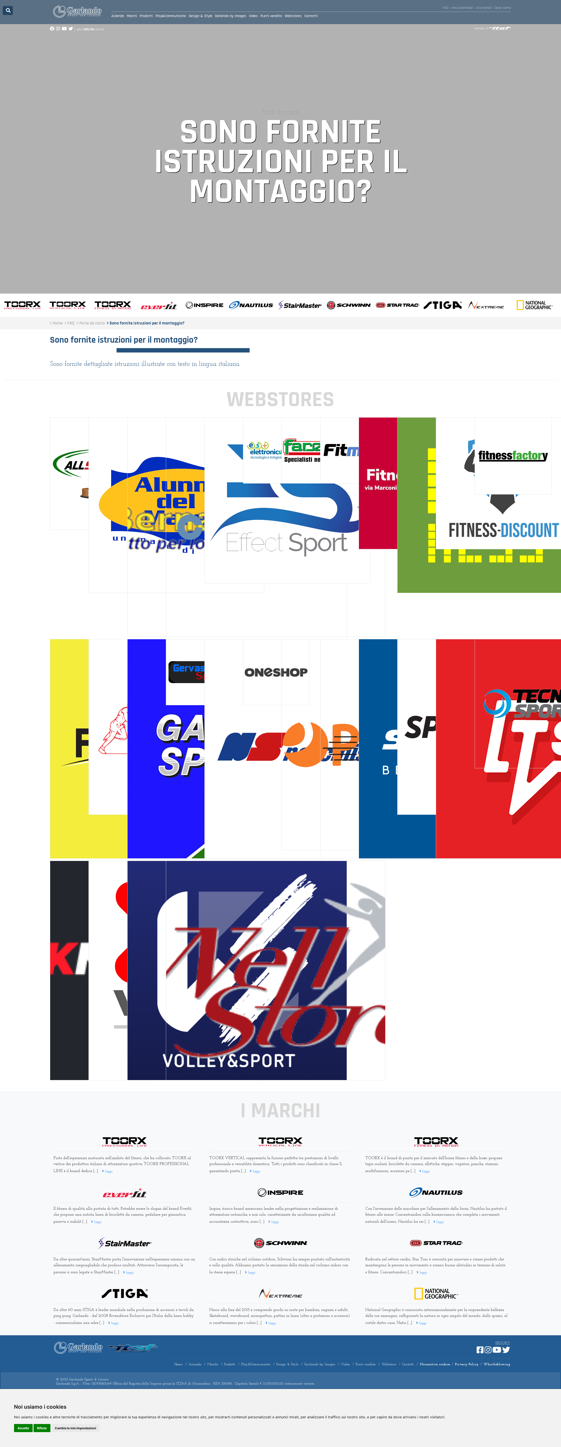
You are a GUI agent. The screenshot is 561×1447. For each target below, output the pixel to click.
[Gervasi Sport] (199, 673)
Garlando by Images (230, 15)
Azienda (117, 15)
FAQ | (446, 7)
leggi (108, 1171)
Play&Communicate (170, 15)
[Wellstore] (275, 971)
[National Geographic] (436, 1294)
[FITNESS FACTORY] (513, 457)
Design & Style (200, 15)
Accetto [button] (23, 1428)
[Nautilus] (436, 1192)
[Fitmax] (353, 451)
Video (253, 15)
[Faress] (315, 451)
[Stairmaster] (124, 1243)
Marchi (132, 15)
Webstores (293, 15)
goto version (90, 29)
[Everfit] (124, 1192)
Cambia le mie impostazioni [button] (75, 1428)
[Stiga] (125, 1293)
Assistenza (483, 7)
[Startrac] (436, 1243)
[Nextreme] (280, 1294)
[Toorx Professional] (124, 1142)
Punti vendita (271, 15)
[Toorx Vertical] (280, 1142)
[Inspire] (280, 1192)
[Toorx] (436, 1142)
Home (178, 1364)
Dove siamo (503, 7)
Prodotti (146, 15)
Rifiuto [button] (42, 1428)
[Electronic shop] (276, 451)
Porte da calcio (280, 111)
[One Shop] (276, 673)
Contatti (311, 15)
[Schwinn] (280, 1243)
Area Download (461, 7)
